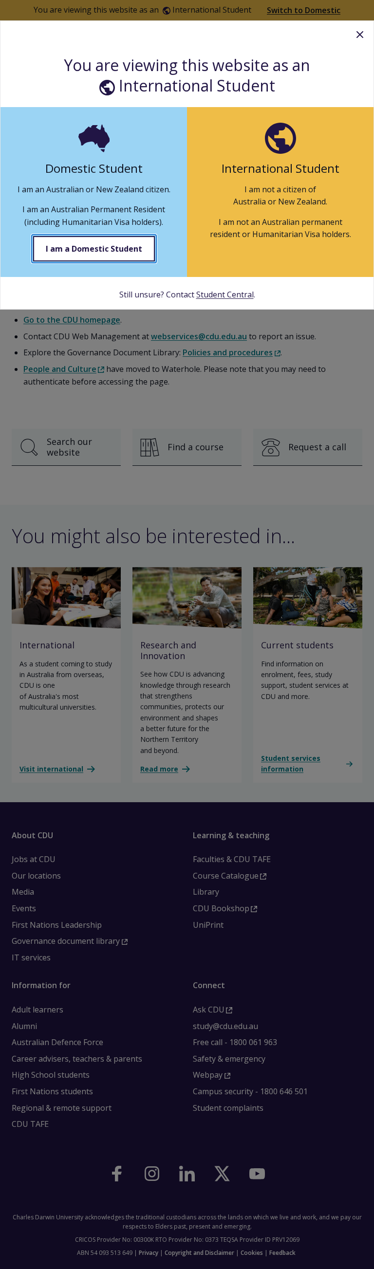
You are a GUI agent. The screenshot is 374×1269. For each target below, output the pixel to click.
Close (360, 34)
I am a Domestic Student (94, 248)
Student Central (225, 294)
